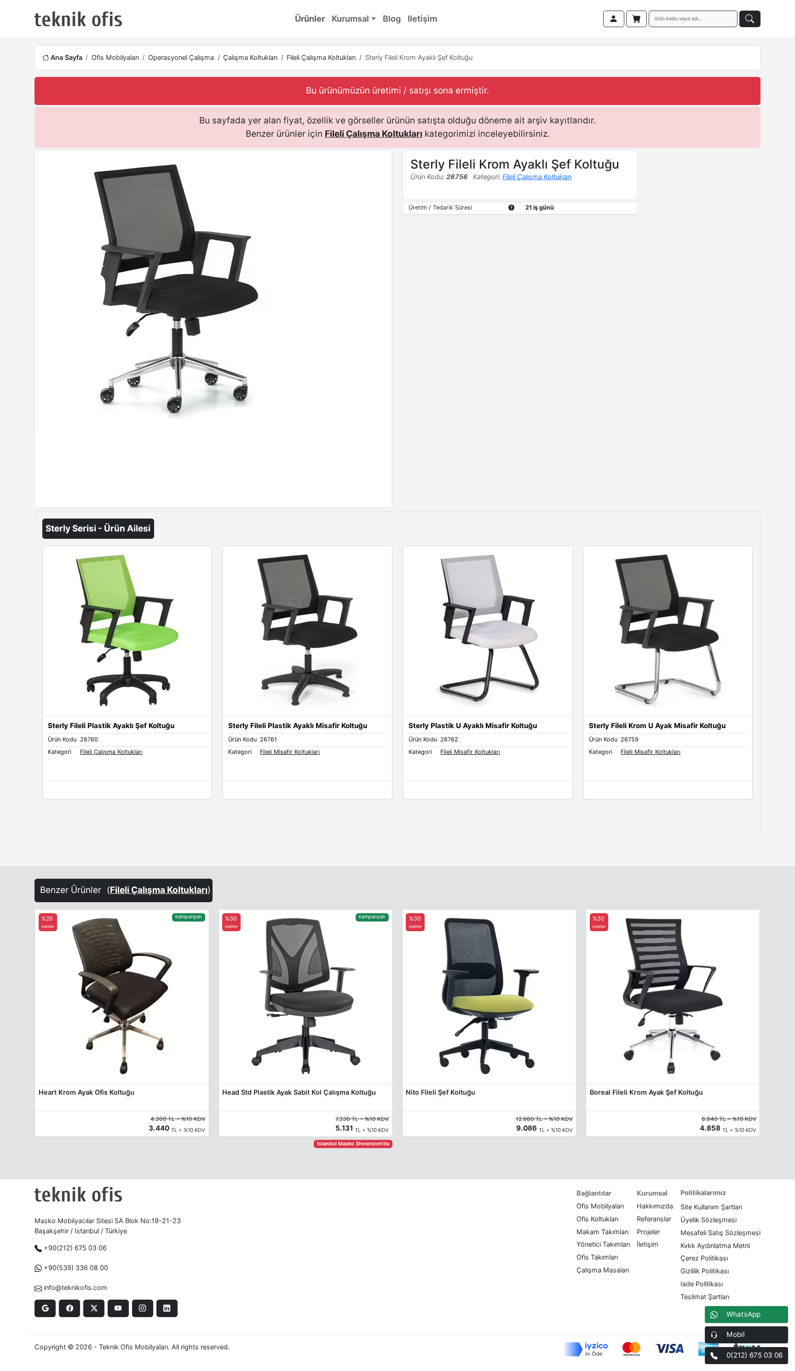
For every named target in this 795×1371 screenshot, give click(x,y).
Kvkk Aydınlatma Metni (715, 1245)
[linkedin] (166, 1308)
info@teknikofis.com (75, 1287)
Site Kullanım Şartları (711, 1207)
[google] (45, 1308)
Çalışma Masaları (602, 1270)
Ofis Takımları (597, 1257)
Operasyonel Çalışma (181, 57)
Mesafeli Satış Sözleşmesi (720, 1233)
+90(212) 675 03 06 (75, 1248)
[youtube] (118, 1308)
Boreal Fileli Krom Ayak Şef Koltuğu (646, 1092)
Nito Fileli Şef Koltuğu (440, 1092)
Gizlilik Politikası (704, 1271)
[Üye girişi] (613, 19)
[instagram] (142, 1308)
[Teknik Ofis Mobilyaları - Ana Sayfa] (78, 19)
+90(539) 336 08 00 (76, 1268)
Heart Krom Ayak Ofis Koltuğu (86, 1092)
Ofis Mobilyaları (115, 57)
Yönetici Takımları (603, 1244)
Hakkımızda (655, 1206)
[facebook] (69, 1308)
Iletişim (422, 18)
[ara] (749, 19)
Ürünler (310, 18)
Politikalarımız (703, 1192)
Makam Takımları (602, 1232)
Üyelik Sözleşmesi (708, 1220)
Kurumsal (350, 18)
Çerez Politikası (704, 1258)
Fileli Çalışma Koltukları (321, 57)
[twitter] (93, 1308)
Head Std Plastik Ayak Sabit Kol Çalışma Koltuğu (299, 1092)
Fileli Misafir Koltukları (290, 751)
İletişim (647, 1244)
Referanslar (654, 1219)
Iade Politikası (701, 1284)
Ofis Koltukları (597, 1219)
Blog (392, 18)
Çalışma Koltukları (250, 57)
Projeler (648, 1232)
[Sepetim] (636, 19)
